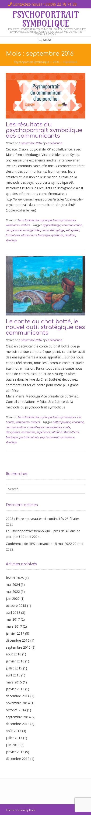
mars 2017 (14, 626)
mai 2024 (13, 584)
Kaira (32, 810)
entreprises (73, 230)
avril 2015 (13, 675)
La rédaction (54, 143)
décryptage (57, 230)
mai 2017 (13, 619)
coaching (78, 422)
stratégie (11, 240)
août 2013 (13, 731)
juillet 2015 (14, 668)
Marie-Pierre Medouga (35, 235)
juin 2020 (13, 598)
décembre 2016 (17, 640)
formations (13, 235)
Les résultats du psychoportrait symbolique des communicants (44, 130)
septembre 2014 (18, 717)
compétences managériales (23, 230)
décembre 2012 (17, 758)
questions (57, 235)
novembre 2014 (18, 703)
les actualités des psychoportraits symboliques (47, 220)
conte (45, 230)
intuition (57, 432)
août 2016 (13, 654)
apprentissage (52, 225)
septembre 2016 (18, 647)
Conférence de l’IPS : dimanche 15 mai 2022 (39, 543)
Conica (20, 810)
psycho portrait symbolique (57, 437)
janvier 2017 (15, 633)
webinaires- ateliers (18, 225)
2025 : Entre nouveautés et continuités (35, 518)
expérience (43, 432)
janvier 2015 (15, 689)
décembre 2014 (17, 696)
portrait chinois (29, 437)
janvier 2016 (15, 661)
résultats (70, 235)
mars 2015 (14, 682)
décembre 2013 (17, 724)
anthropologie (62, 422)
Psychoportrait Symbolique (45, 19)
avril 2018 (13, 612)
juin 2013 (13, 745)
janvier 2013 (15, 752)
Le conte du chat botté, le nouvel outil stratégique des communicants (45, 327)
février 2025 (15, 578)
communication (72, 225)
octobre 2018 (16, 605)
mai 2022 (13, 591)
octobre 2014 (16, 710)
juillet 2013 (14, 738)
